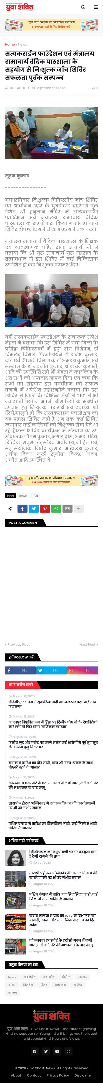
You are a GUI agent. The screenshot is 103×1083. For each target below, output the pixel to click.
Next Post (88, 644)
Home (10, 44)
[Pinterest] (45, 509)
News (22, 44)
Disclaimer (83, 1075)
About (16, 1075)
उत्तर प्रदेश (48, 977)
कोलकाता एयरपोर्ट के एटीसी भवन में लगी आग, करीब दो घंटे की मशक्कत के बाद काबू (53, 785)
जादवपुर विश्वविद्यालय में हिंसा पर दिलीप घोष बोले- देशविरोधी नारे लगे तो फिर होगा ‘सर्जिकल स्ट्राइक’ (53, 724)
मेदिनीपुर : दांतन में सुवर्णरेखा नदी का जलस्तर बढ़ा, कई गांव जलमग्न (52, 704)
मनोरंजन (60, 985)
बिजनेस (28, 985)
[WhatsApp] (56, 509)
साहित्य (78, 985)
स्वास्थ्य (12, 993)
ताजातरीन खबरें (21, 684)
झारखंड (82, 977)
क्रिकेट (66, 977)
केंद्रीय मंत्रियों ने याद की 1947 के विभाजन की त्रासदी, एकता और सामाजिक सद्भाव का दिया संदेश (63, 920)
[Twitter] (34, 509)
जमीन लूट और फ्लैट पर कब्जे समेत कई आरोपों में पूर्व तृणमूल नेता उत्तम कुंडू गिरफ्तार (53, 745)
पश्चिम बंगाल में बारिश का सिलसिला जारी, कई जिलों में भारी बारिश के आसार (52, 826)
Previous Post (19, 644)
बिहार (35, 496)
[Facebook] (23, 509)
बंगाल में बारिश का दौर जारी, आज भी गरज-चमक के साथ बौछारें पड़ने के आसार (50, 765)
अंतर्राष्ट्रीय (30, 977)
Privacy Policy (58, 1075)
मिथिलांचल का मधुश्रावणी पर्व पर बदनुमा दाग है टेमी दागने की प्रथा (63, 854)
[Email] (67, 509)
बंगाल (12, 985)
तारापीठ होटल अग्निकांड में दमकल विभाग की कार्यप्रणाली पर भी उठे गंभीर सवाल (51, 805)
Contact (34, 1075)
